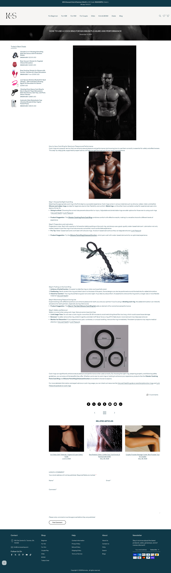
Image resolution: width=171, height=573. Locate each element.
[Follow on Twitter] (6, 3)
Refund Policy (76, 547)
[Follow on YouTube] (15, 3)
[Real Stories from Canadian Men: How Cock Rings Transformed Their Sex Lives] (114, 413)
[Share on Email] (115, 404)
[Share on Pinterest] (99, 404)
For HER (64, 16)
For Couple (84, 16)
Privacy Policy (76, 544)
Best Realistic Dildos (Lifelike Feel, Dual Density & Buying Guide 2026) (104, 456)
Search (104, 550)
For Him (43, 547)
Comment (53, 489)
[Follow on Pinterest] (12, 3)
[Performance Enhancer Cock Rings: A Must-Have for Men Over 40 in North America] (95, 413)
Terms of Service (77, 554)
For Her (43, 544)
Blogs (104, 554)
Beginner (44, 540)
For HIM (73, 16)
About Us (105, 540)
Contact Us (105, 544)
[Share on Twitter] (94, 404)
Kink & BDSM (103, 16)
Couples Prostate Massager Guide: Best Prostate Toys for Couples (143, 456)
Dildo (93, 16)
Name (51, 480)
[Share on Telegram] (110, 404)
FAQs (104, 547)
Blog (121, 16)
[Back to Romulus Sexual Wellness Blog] (105, 413)
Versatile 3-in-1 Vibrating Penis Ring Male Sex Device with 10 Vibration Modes (31, 53)
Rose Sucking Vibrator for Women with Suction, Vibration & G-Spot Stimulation (33, 71)
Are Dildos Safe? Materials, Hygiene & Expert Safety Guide (66, 456)
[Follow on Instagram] (9, 3)
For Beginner (53, 16)
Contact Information (78, 540)
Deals (114, 16)
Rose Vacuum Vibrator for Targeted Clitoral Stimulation (31, 62)
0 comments (153, 395)
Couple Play (45, 550)
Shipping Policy (76, 550)
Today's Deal (45, 560)
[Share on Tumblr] (104, 404)
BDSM (43, 557)
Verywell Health (56, 213)
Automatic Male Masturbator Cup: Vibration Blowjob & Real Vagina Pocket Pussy (31, 102)
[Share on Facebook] (88, 404)
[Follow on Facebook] (2, 3)
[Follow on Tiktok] (19, 3)
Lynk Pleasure (68, 213)
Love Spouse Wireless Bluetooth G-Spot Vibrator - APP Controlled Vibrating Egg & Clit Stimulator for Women (33, 81)
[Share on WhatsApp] (120, 404)
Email (108, 480)
